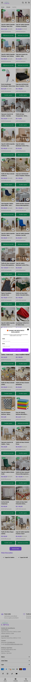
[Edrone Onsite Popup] (15, 341)
